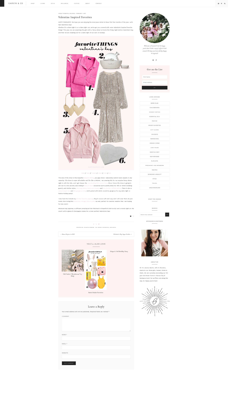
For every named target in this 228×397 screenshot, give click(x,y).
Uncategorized (154, 187)
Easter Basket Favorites (95, 292)
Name (64, 334)
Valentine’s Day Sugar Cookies (121, 234)
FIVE (105, 173)
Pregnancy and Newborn (154, 165)
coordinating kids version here (97, 183)
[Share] (93, 224)
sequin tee (64, 191)
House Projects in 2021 (68, 234)
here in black (89, 185)
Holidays (72, 13)
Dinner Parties (154, 112)
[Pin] (99, 224)
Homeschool (154, 138)
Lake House (155, 147)
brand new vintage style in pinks (84, 201)
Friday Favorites (63, 13)
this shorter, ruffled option (112, 188)
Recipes (154, 170)
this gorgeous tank (80, 191)
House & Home (155, 143)
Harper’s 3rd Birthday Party (119, 251)
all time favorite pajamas (84, 198)
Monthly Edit (154, 152)
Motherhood (154, 156)
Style (155, 178)
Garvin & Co (15, 3)
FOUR (100, 173)
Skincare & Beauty (154, 174)
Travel (154, 183)
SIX (110, 173)
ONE (82, 173)
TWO (88, 173)
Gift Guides (155, 129)
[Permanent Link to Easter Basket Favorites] (96, 289)
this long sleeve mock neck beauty (87, 188)
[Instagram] (153, 60)
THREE (94, 173)
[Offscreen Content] (2, 3)
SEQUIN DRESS (89, 178)
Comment (65, 316)
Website (65, 353)
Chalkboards (154, 107)
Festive (154, 121)
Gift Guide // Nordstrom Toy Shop (72, 275)
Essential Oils (154, 116)
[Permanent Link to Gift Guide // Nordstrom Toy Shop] (73, 271)
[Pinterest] (156, 60)
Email (64, 343)
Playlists (154, 161)
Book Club (154, 103)
